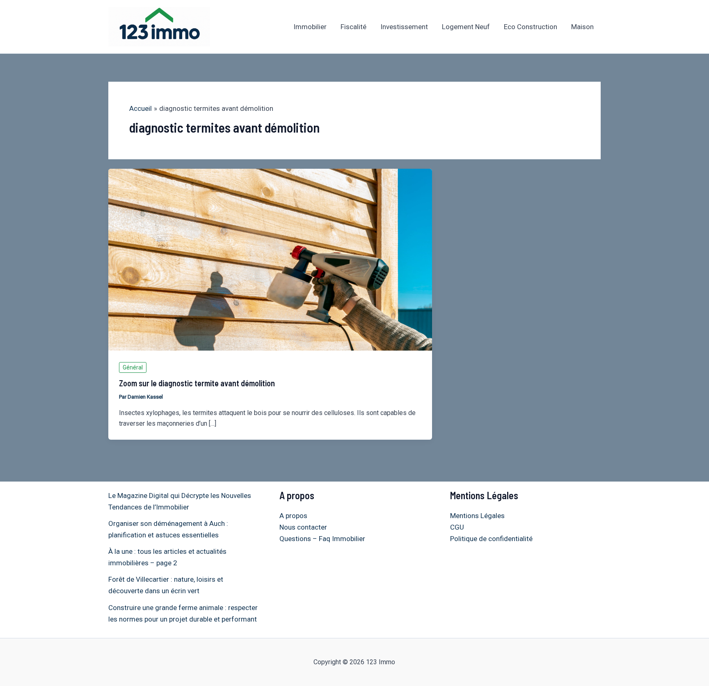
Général (133, 367)
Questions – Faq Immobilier (322, 539)
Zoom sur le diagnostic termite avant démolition (197, 383)
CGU (457, 527)
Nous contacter (303, 527)
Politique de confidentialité (491, 539)
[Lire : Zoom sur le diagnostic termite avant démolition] (270, 259)
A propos (293, 516)
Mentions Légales (477, 516)
